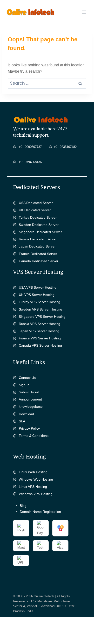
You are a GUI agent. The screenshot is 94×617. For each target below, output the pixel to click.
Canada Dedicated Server (38, 261)
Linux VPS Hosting (33, 487)
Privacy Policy (29, 428)
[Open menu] (83, 12)
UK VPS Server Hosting (36, 295)
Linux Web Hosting (33, 472)
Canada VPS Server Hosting (40, 345)
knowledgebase (31, 406)
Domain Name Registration (40, 512)
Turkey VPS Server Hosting (39, 302)
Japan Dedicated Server (37, 246)
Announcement (30, 399)
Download (26, 414)
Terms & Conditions (33, 436)
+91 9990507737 (30, 147)
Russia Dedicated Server (38, 239)
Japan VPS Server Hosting (39, 331)
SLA (22, 421)
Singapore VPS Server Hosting (42, 316)
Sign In (24, 385)
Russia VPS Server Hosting (39, 324)
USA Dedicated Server (36, 203)
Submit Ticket (29, 392)
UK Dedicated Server (35, 210)
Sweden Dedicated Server (39, 225)
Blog (23, 506)
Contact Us (27, 378)
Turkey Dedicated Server (38, 217)
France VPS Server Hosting (40, 338)
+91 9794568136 (30, 162)
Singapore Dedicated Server (40, 232)
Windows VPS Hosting (36, 494)
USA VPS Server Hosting (37, 287)
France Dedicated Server (38, 254)
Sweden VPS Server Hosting (40, 309)
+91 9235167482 (65, 147)
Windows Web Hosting (36, 479)
